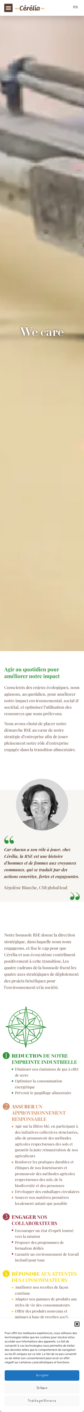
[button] (77, 1324)
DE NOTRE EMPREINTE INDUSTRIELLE (44, 1058)
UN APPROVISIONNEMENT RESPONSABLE (39, 1112)
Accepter (42, 1375)
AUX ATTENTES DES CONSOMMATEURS (44, 1276)
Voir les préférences (42, 1401)
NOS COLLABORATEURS (34, 1219)
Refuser (42, 1388)
